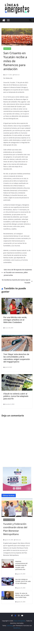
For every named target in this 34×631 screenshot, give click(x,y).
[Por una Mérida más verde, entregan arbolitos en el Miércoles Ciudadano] (17, 299)
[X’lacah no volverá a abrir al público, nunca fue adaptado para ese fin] (17, 375)
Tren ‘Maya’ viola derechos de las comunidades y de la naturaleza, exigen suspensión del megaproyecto (16, 358)
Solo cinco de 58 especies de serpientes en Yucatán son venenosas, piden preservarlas (18, 272)
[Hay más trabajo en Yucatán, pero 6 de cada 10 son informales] (8, 583)
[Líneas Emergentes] (4, 20)
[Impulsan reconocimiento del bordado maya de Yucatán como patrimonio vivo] (8, 567)
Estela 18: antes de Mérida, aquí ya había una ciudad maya (22, 595)
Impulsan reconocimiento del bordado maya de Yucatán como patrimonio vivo (21, 565)
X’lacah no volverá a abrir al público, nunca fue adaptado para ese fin (15, 396)
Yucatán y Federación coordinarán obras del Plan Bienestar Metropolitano (15, 529)
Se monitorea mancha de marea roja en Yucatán (16, 281)
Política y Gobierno (9, 519)
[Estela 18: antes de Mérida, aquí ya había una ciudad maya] (8, 597)
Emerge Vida (7, 48)
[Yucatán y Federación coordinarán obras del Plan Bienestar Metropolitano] (17, 508)
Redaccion (17, 75)
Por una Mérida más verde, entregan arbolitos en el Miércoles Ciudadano (15, 320)
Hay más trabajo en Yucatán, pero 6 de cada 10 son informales (23, 581)
